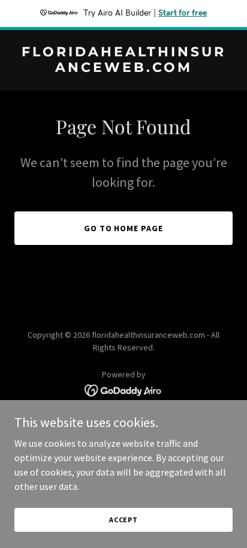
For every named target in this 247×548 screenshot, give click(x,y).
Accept (123, 519)
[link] (123, 68)
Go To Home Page (124, 228)
